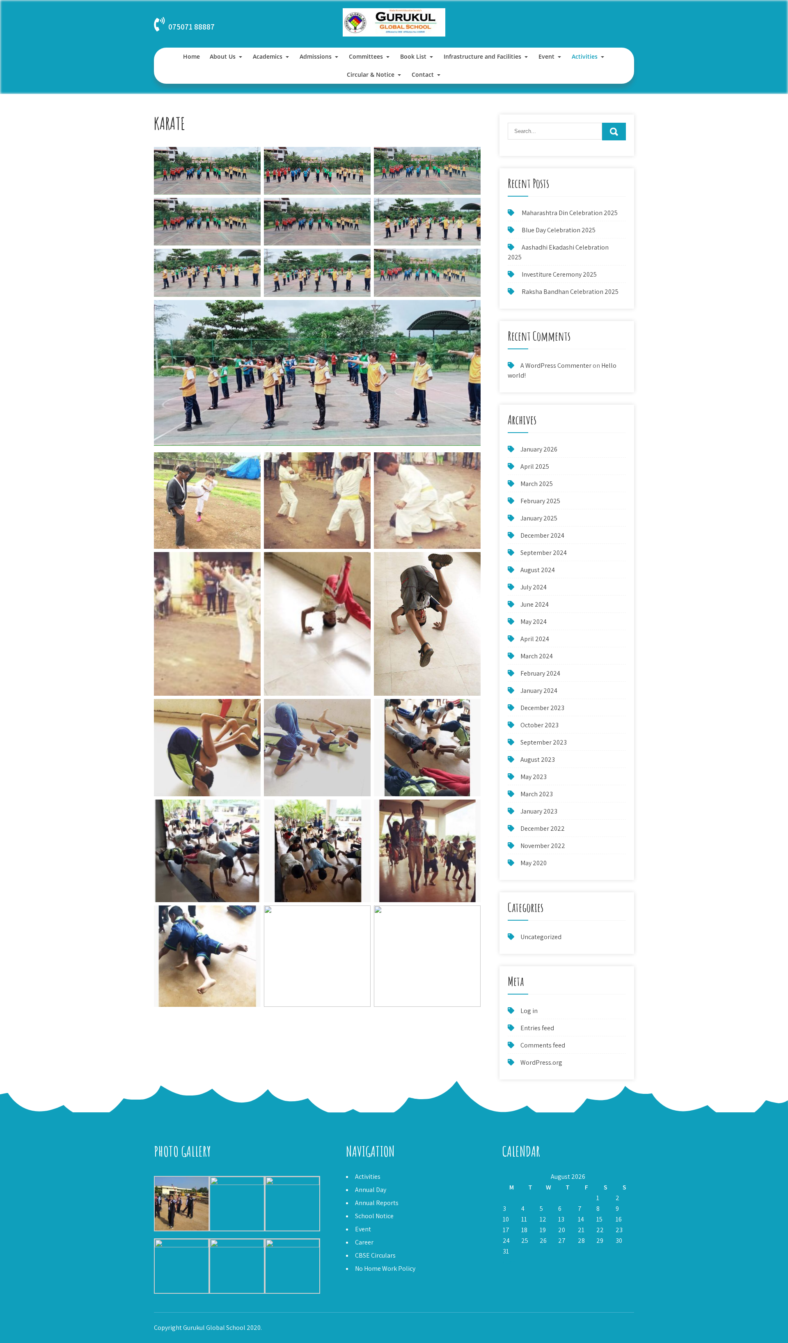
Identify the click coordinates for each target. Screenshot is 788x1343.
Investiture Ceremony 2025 (559, 274)
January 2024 (538, 690)
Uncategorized (540, 937)
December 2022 (542, 828)
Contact (423, 74)
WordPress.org (541, 1062)
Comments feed (542, 1045)
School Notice (374, 1216)
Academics (267, 56)
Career (364, 1242)
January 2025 (538, 518)
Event (546, 56)
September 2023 (543, 742)
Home (191, 56)
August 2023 (537, 759)
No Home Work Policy (385, 1268)
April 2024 (534, 639)
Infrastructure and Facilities (482, 56)
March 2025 (536, 483)
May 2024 (533, 621)
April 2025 (534, 466)
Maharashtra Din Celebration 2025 (570, 213)
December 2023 (542, 708)
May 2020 (533, 863)
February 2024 (540, 673)
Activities (585, 56)
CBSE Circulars (375, 1255)
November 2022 (542, 845)
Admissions (316, 56)
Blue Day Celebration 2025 (559, 230)
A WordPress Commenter (555, 365)
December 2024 (542, 535)
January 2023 (538, 811)
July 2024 (533, 587)
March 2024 (536, 656)
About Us (223, 56)
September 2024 (543, 552)
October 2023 (539, 725)
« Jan (509, 1262)
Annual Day (370, 1189)
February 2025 (540, 501)
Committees (366, 56)
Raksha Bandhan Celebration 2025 (570, 291)
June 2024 (534, 604)
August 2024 (537, 570)
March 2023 (536, 794)
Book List (413, 56)
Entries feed (537, 1028)
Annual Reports (377, 1203)
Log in (529, 1010)
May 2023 (533, 776)
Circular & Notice (370, 74)
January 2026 (538, 449)
